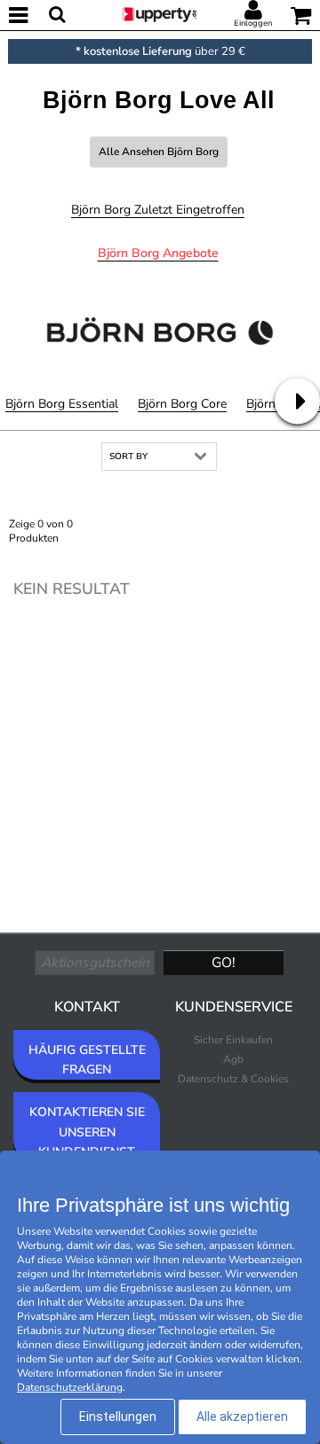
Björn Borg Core (182, 403)
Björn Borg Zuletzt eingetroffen (157, 209)
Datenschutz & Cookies (233, 1079)
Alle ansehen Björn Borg (159, 151)
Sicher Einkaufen (233, 1040)
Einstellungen (117, 1416)
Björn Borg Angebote (158, 253)
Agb (233, 1059)
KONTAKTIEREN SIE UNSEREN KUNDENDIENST (87, 1131)
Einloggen (253, 23)
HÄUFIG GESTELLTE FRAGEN (87, 1060)
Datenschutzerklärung (70, 1387)
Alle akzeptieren (242, 1416)
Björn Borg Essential (61, 403)
